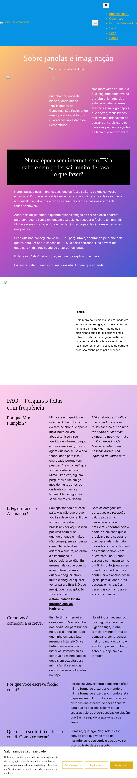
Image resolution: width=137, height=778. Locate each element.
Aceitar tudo (121, 765)
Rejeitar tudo (96, 765)
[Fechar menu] (106, 5)
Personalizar (71, 765)
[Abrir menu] (95, 23)
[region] (68, 762)
